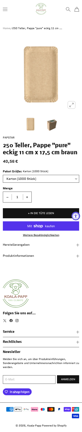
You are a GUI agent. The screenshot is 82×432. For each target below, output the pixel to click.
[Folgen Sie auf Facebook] (11, 320)
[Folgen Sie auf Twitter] (5, 320)
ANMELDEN (68, 379)
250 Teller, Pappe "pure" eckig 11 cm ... (37, 28)
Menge (8, 188)
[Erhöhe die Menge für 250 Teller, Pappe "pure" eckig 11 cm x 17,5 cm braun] (27, 197)
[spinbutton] (17, 197)
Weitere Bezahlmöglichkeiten (41, 235)
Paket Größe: (12, 171)
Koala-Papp (34, 425)
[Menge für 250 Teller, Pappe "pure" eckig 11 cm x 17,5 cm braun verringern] (7, 197)
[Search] (68, 9)
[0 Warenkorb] (76, 9)
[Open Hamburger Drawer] (5, 9)
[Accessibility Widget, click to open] (76, 216)
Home (6, 28)
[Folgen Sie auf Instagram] (16, 320)
